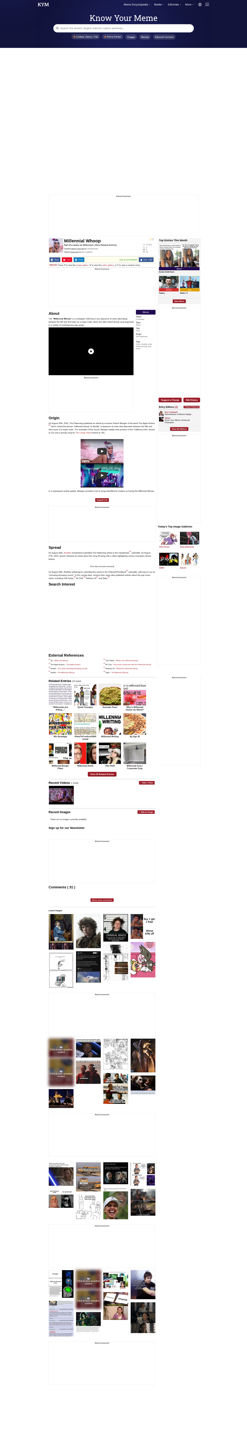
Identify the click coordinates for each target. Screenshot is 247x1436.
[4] (130, 551)
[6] (84, 577)
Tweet (80, 260)
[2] (49, 425)
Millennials (88, 245)
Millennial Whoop (61, 661)
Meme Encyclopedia (136, 4)
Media (157, 4)
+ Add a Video (147, 783)
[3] (127, 570)
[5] (74, 577)
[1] (49, 659)
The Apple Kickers (73, 665)
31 (147, 252)
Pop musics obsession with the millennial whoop (132, 665)
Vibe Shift (110, 766)
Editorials (173, 4)
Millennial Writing (110, 736)
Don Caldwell (86, 252)
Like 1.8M (147, 260)
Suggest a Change (170, 400)
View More (179, 301)
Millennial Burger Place (60, 767)
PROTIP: (53, 265)
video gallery (107, 265)
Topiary (162, 293)
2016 (138, 331)
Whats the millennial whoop (127, 669)
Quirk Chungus (85, 707)
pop (145, 346)
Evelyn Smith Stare (167, 272)
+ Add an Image (146, 812)
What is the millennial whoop (127, 661)
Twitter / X (184, 293)
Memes (145, 37)
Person (169, 290)
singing (144, 344)
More (188, 4)
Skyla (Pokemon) (187, 547)
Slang (138, 325)
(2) (176, 407)
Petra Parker (164, 547)
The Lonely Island (83, 433)
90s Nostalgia (60, 736)
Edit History (192, 400)
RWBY (162, 568)
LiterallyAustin (92, 249)
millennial (140, 346)
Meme (146, 312)
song (150, 344)
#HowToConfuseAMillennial (85, 737)
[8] (108, 577)
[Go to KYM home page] (43, 5)
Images (131, 37)
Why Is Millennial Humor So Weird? (135, 708)
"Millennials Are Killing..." (60, 708)
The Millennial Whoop (66, 673)
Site (189, 290)
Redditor (67, 553)
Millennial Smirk (85, 766)
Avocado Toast (109, 707)
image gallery (82, 265)
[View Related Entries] (106, 245)
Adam (167, 418)
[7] (97, 577)
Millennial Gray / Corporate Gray (135, 767)
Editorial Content (164, 37)
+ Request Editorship (191, 407)
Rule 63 (183, 568)
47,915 (149, 245)
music (138, 344)
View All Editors (179, 429)
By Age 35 (135, 736)
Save (68, 260)
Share (56, 260)
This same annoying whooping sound (72, 669)
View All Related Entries (102, 774)
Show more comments (102, 900)
